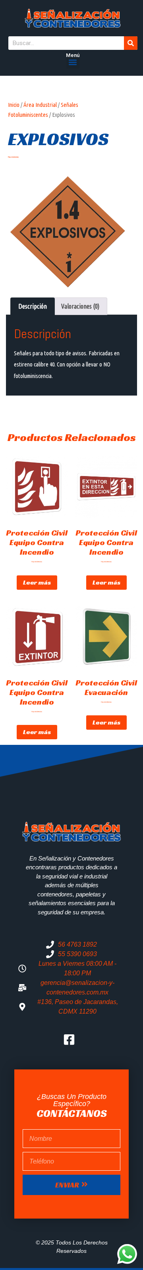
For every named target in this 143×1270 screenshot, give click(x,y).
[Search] (130, 43)
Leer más (37, 582)
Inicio (13, 104)
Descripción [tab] (32, 306)
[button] (72, 62)
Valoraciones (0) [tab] (80, 306)
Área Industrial (40, 104)
